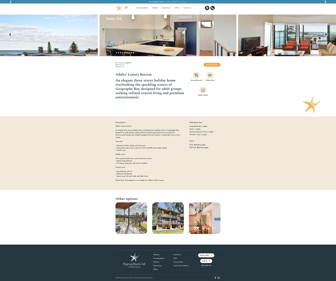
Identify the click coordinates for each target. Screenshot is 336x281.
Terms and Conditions (181, 266)
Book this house (212, 65)
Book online (205, 255)
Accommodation (142, 8)
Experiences (166, 8)
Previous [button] (10, 34)
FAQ (175, 258)
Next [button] (325, 34)
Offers (177, 8)
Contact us (187, 8)
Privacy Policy (178, 262)
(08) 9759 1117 (206, 265)
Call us (205, 261)
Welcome (156, 255)
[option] (168, 1)
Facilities (155, 8)
